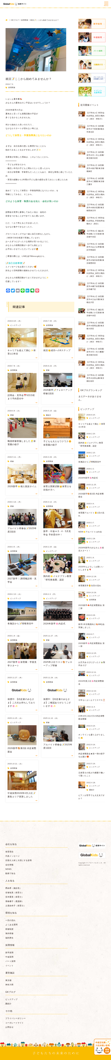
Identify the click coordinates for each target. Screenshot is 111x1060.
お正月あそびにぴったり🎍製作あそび (91, 663)
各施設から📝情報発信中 (20, 623)
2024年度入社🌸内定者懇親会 (91, 682)
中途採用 (9, 957)
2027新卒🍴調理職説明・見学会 (22, 580)
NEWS (8, 869)
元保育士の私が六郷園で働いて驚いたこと (91, 774)
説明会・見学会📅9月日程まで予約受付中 (21, 397)
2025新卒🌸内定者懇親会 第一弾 (91, 644)
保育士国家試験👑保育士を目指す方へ (57, 488)
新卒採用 (9, 952)
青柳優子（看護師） (14, 901)
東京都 (8, 980)
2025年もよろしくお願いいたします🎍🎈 (91, 568)
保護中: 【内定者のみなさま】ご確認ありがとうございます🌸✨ (57, 702)
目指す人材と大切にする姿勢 (18, 860)
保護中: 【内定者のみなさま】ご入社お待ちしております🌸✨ (21, 702)
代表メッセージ (12, 856)
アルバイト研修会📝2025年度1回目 (57, 746)
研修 (48, 370)
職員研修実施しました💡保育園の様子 (22, 443)
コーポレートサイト (14, 1023)
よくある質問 (11, 925)
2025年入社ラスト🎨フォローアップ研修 (57, 664)
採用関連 (11, 87)
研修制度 (9, 929)
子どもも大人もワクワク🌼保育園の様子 (57, 443)
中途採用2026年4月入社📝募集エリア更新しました (22, 795)
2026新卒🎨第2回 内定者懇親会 (22, 750)
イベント (9, 966)
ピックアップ (15, 325)
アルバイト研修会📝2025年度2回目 (22, 530)
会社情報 (9, 865)
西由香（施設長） (13, 888)
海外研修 (9, 933)
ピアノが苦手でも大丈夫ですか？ (91, 796)
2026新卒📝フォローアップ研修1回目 (57, 392)
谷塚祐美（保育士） (14, 892)
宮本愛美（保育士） (14, 897)
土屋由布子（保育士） (15, 906)
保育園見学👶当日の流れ (89, 585)
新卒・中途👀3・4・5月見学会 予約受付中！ (57, 533)
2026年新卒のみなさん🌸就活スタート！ (91, 549)
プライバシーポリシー (15, 1018)
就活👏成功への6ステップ (57, 350)
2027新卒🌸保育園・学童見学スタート (22, 664)
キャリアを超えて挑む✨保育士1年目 (22, 352)
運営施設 (10, 973)
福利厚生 (9, 938)
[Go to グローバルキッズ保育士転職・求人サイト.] (7, 20)
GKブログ (10, 992)
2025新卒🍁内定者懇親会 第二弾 (91, 606)
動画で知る (10, 873)
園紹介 (48, 415)
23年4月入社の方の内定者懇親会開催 (91, 717)
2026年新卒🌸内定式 (54, 623)
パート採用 (10, 961)
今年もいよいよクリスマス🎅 (91, 700)
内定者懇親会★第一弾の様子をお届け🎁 (91, 755)
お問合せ (9, 1027)
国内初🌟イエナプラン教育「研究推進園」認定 (57, 578)
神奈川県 (9, 985)
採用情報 (10, 945)
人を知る (10, 881)
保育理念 (9, 852)
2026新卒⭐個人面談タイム (22, 486)
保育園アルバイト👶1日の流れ (91, 514)
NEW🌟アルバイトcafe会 (90, 532)
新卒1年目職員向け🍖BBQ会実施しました (91, 625)
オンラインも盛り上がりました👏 (91, 736)
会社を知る (11, 844)
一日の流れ (10, 920)
